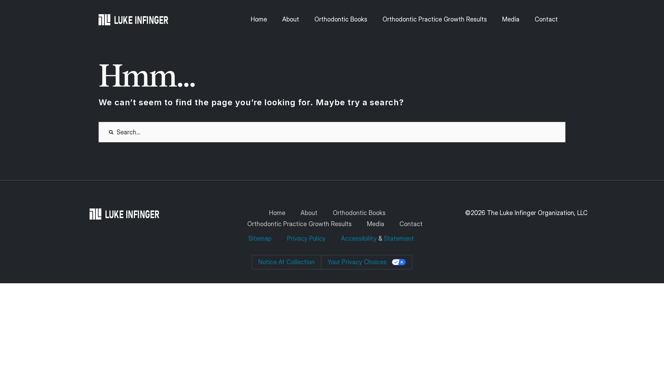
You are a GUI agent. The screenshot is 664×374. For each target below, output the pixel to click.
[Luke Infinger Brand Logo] (133, 20)
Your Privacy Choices (357, 262)
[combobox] (332, 132)
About (290, 19)
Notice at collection (286, 262)
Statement (399, 238)
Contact (546, 19)
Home (259, 19)
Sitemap (260, 238)
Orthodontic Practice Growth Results (434, 19)
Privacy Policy (306, 238)
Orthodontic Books (340, 19)
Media (510, 19)
